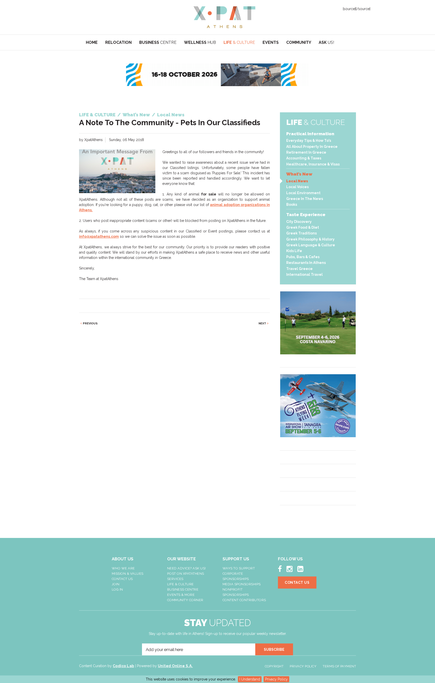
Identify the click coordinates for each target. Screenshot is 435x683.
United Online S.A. (175, 666)
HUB (200, 42)
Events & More (181, 595)
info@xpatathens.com (99, 236)
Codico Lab (123, 666)
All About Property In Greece (312, 147)
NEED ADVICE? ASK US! (186, 568)
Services (175, 579)
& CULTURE (239, 42)
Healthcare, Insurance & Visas (313, 164)
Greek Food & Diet (302, 227)
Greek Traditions (301, 233)
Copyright (274, 666)
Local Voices (297, 187)
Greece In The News (304, 199)
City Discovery (299, 222)
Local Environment (303, 193)
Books (291, 204)
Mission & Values (127, 573)
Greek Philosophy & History (310, 239)
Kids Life (294, 251)
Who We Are (123, 568)
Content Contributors (244, 600)
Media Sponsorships (242, 584)
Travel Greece (299, 269)
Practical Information (310, 133)
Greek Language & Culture (310, 245)
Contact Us (122, 579)
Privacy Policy (276, 679)
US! (326, 42)
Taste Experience (305, 214)
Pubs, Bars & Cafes (302, 257)
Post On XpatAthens (185, 573)
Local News (297, 181)
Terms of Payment (339, 666)
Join (116, 584)
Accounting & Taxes (303, 158)
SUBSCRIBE (274, 649)
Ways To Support (239, 568)
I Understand (249, 679)
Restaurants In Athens (306, 263)
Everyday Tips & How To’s (308, 141)
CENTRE (157, 42)
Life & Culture (180, 584)
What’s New (299, 174)
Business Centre (183, 589)
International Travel (304, 274)
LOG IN (117, 589)
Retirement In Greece (306, 152)
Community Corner (185, 600)
